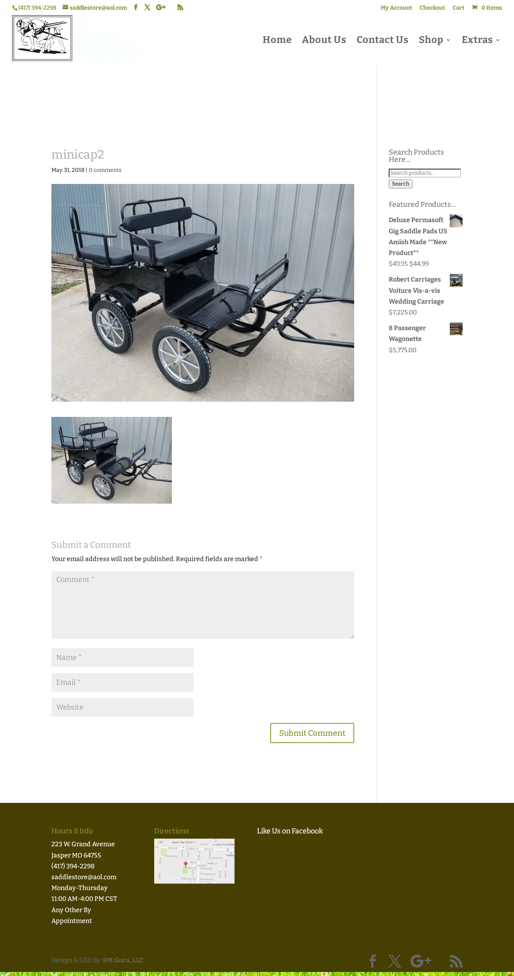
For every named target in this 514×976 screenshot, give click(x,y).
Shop (431, 41)
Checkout (432, 8)
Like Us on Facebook (290, 831)
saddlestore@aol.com (83, 877)
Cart (459, 8)
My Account (396, 8)
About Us (324, 41)
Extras (477, 41)
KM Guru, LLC (123, 960)
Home (277, 41)
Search (400, 184)
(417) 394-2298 (73, 866)
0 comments (105, 170)
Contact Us (383, 41)
